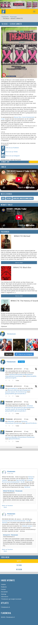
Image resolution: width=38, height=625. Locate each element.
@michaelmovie (13, 388)
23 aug (26, 419)
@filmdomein (18, 369)
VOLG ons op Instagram (12, 156)
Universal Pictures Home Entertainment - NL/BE (17, 481)
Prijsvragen (13, 16)
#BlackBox (11, 421)
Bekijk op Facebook (7, 505)
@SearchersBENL (31, 376)
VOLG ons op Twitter (11, 151)
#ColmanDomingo (21, 392)
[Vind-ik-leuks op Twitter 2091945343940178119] (13, 413)
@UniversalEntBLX (20, 393)
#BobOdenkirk (28, 374)
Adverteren (4, 596)
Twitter (19, 561)
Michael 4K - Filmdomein (10, 535)
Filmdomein (5, 16)
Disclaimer (4, 592)
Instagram (19, 569)
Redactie (4, 587)
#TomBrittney (18, 423)
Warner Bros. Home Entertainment (24, 117)
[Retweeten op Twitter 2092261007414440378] (10, 396)
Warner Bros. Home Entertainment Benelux (23, 198)
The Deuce (9, 198)
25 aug (26, 386)
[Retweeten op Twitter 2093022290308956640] (10, 381)
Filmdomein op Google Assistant (11, 599)
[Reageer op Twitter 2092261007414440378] (6, 396)
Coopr (3, 119)
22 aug (26, 431)
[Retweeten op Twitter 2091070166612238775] (10, 441)
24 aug (26, 402)
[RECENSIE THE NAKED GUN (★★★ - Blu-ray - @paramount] (6, 345)
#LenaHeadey (18, 376)
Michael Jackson (27, 526)
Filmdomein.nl (5, 607)
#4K (12, 407)
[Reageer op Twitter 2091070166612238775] (6, 441)
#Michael (17, 390)
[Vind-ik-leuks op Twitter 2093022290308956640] (13, 381)
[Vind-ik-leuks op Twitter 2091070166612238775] (13, 441)
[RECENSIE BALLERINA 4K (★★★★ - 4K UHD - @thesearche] (19, 345)
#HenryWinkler (9, 376)
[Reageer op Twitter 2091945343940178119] (6, 413)
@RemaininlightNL (11, 378)
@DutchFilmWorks (31, 423)
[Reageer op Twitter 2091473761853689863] (6, 426)
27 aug (26, 369)
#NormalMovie (19, 374)
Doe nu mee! (19, 262)
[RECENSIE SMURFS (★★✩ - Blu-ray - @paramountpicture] (32, 345)
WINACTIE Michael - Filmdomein (12, 491)
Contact (3, 589)
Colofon (3, 584)
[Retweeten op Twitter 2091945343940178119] (10, 413)
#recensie (12, 374)
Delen (5, 507)
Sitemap (3, 594)
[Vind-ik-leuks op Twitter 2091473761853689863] (13, 426)
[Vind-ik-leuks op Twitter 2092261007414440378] (13, 396)
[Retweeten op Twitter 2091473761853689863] (10, 426)
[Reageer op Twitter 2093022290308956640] (6, 381)
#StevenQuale (9, 423)
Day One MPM (20, 480)
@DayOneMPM (9, 393)
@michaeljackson (25, 390)
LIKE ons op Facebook (12, 147)
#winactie (11, 390)
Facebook (19, 565)
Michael (30, 477)
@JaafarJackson (10, 392)
